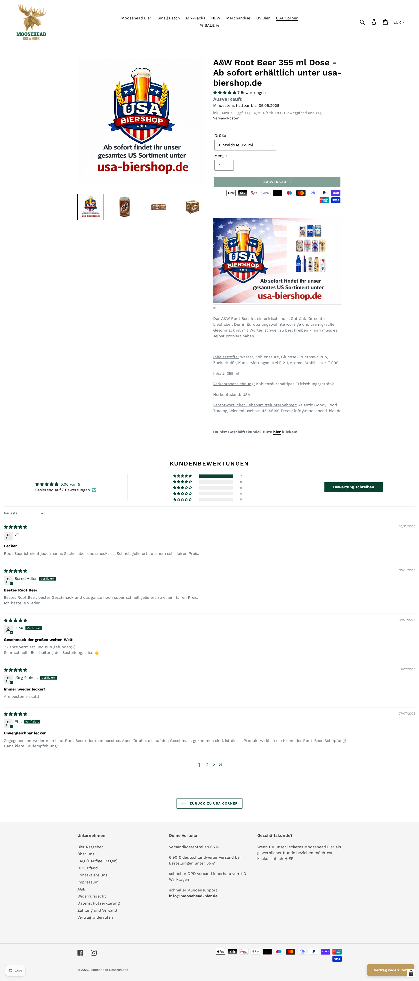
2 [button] (207, 764)
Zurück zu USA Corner (213, 803)
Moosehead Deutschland (109, 970)
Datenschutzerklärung (98, 903)
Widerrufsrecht (91, 896)
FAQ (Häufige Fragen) (97, 861)
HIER (289, 858)
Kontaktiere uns (92, 875)
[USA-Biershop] (277, 302)
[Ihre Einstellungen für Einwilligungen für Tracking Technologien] (411, 973)
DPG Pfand (87, 868)
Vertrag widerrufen (95, 917)
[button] (225, 92)
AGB (81, 889)
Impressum (87, 882)
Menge (220, 155)
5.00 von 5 (70, 484)
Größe (220, 135)
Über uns (85, 854)
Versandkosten (226, 118)
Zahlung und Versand (97, 910)
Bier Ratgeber (90, 847)
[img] (15, 527)
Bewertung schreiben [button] (353, 487)
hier (277, 432)
